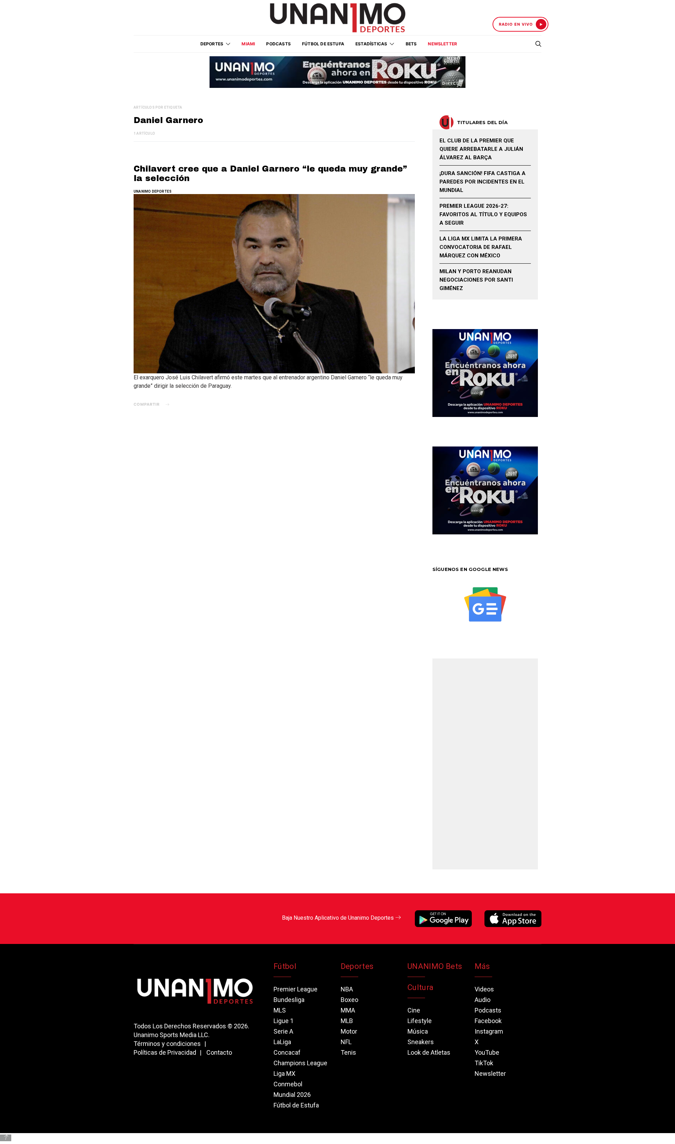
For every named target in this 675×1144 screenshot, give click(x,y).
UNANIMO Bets (434, 966)
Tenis (348, 1052)
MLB (347, 1020)
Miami (248, 43)
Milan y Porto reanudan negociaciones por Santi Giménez (476, 279)
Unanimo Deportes (153, 191)
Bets (411, 43)
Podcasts (278, 43)
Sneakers (420, 1042)
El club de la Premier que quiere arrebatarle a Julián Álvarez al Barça (481, 149)
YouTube (487, 1052)
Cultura (420, 987)
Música (417, 1031)
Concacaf (287, 1052)
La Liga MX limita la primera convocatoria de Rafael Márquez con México (480, 247)
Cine (413, 1010)
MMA (348, 1010)
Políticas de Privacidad (165, 1052)
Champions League (300, 1063)
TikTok (484, 1063)
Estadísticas (371, 43)
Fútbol (285, 966)
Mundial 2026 (292, 1094)
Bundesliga (289, 999)
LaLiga (282, 1042)
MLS (280, 1010)
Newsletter (442, 43)
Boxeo (349, 999)
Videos (484, 989)
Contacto (219, 1052)
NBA (347, 989)
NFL (346, 1042)
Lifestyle (419, 1020)
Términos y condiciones (167, 1043)
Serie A (283, 1031)
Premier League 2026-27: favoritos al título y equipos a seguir (483, 214)
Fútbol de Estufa (323, 43)
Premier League (295, 989)
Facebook (488, 1020)
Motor (349, 1031)
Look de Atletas (428, 1052)
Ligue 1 (284, 1020)
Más (482, 966)
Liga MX (284, 1073)
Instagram (489, 1031)
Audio (482, 999)
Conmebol (288, 1084)
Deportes (357, 966)
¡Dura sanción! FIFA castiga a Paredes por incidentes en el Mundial (482, 181)
